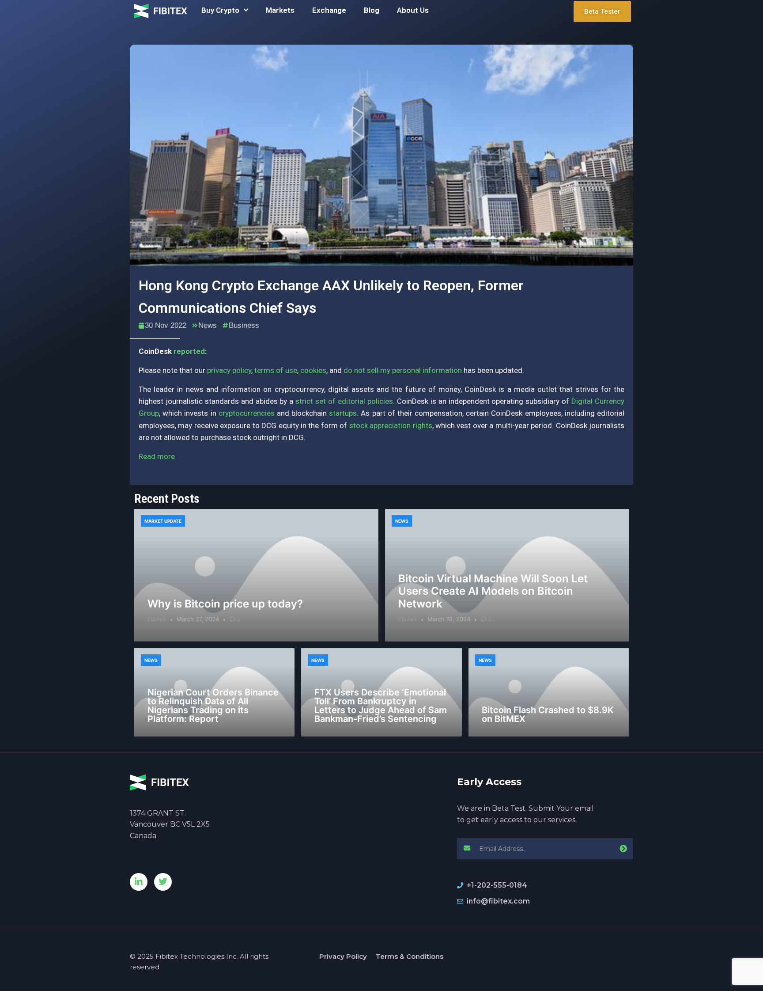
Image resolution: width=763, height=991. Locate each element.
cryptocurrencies (247, 413)
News (207, 325)
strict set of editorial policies (344, 401)
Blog (371, 10)
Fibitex (156, 619)
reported (189, 351)
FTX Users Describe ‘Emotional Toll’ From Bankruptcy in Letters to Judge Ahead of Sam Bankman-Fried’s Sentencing (380, 705)
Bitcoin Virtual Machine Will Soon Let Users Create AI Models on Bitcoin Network (493, 591)
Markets (280, 10)
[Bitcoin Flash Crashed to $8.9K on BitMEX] (548, 692)
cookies (313, 370)
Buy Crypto (220, 10)
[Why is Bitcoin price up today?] (256, 575)
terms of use (275, 370)
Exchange (329, 10)
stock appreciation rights (390, 425)
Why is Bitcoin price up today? (225, 603)
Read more (157, 456)
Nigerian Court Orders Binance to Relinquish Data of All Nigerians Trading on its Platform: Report (213, 705)
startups (343, 413)
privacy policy (229, 370)
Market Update (162, 521)
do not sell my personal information (403, 370)
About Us (413, 10)
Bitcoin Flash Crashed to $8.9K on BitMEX (548, 714)
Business (244, 325)
